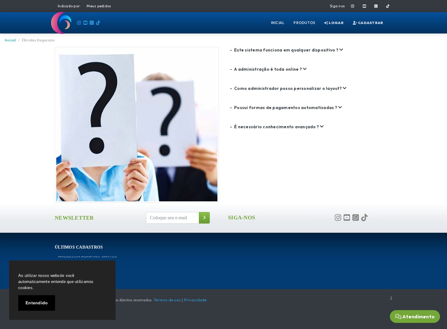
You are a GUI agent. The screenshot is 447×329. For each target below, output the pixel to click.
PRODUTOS (304, 22)
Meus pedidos (99, 6)
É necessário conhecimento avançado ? (275, 126)
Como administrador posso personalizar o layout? (286, 88)
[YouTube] (364, 6)
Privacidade (195, 299)
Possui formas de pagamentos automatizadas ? (284, 107)
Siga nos (337, 6)
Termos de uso (167, 299)
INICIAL (278, 22)
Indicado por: (69, 6)
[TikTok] (388, 6)
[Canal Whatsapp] (376, 6)
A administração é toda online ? (266, 69)
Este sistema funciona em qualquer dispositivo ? (284, 50)
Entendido (37, 302)
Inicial (10, 39)
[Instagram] (352, 6)
